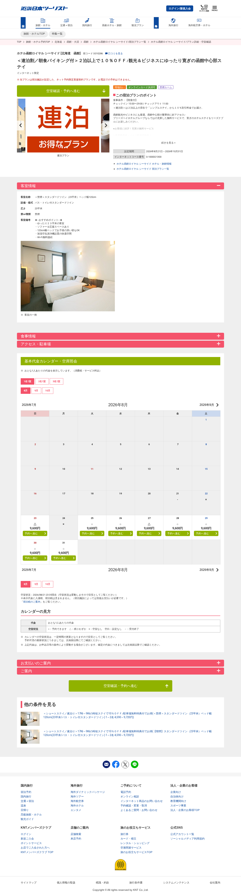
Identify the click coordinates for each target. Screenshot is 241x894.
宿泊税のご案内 (31, 601)
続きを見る (167, 142)
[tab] (26, 390)
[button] (179, 8)
